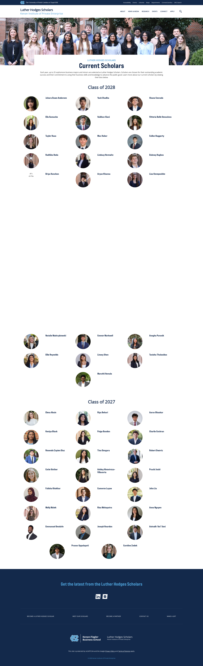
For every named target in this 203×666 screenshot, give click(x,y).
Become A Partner (113, 616)
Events (135, 2)
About (122, 11)
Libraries (141, 2)
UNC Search (178, 2)
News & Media (133, 11)
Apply (172, 11)
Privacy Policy (110, 651)
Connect (163, 11)
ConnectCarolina (167, 2)
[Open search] (180, 11)
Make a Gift (171, 616)
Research (145, 11)
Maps (148, 2)
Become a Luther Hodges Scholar (40, 616)
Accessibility (127, 2)
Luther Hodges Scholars (36, 10)
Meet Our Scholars (80, 616)
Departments (156, 2)
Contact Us (144, 616)
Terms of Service (124, 651)
